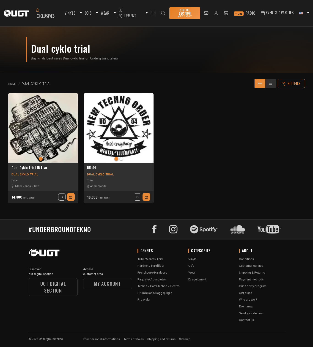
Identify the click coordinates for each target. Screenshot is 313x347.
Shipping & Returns (252, 272)
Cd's (191, 265)
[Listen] (62, 197)
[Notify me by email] (71, 197)
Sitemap (184, 339)
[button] (80, 13)
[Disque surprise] (153, 13)
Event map (246, 306)
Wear (191, 272)
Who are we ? (248, 299)
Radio (246, 13)
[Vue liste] (270, 83)
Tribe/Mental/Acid (150, 259)
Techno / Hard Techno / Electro (158, 286)
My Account (107, 283)
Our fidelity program (252, 286)
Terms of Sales (134, 339)
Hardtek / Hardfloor (151, 265)
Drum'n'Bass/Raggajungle (154, 293)
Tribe (14, 180)
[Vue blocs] (260, 83)
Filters (294, 83)
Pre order (144, 299)
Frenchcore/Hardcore (152, 272)
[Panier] (226, 13)
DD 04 (91, 167)
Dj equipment (197, 279)
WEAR (105, 13)
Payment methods (251, 279)
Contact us (246, 320)
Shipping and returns (161, 339)
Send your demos (251, 313)
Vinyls (192, 259)
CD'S (88, 13)
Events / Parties (279, 12)
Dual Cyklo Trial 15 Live (29, 167)
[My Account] (216, 13)
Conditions (246, 259)
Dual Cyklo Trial (24, 174)
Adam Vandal (23, 186)
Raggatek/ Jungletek (151, 279)
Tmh (36, 186)
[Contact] (206, 13)
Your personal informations (101, 339)
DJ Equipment (127, 13)
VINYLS (70, 13)
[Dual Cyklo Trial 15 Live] (43, 128)
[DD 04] (119, 128)
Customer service (251, 265)
